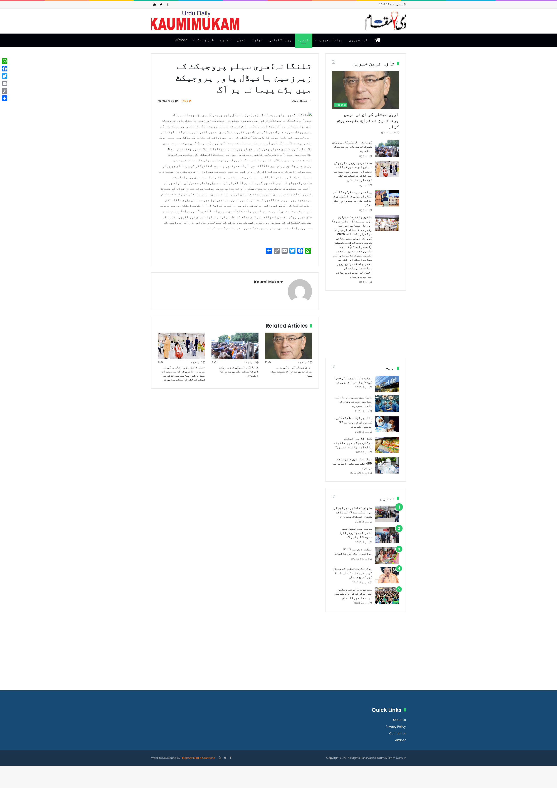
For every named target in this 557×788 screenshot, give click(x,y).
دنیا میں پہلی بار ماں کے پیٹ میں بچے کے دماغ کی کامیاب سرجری (354, 401)
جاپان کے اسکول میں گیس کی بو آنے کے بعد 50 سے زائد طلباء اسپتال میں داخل (353, 512)
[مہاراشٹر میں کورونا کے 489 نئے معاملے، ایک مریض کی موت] (387, 465)
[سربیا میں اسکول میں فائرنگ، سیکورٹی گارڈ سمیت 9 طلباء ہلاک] (387, 535)
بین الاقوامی (280, 40)
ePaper (181, 40)
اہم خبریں (358, 40)
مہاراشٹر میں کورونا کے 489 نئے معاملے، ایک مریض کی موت (353, 463)
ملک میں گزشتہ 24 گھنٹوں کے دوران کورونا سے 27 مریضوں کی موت (354, 422)
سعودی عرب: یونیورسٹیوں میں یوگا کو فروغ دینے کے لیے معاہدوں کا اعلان (354, 593)
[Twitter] (161, 4)
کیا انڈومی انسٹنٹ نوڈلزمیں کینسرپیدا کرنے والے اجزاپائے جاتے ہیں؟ (353, 442)
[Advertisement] (365, 327)
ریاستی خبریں (330, 40)
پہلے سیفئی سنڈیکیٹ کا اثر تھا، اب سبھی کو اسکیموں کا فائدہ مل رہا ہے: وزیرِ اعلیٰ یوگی (352, 198)
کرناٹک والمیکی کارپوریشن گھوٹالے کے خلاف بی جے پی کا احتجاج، (238, 371)
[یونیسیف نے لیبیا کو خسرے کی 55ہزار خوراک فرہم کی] (387, 384)
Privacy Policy (396, 727)
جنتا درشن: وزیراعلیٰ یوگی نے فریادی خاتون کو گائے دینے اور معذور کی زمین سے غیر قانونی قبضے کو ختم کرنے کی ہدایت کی (182, 373)
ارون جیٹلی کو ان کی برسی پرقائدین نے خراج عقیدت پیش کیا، (291, 371)
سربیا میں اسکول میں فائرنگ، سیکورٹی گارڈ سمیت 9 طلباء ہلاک (355, 532)
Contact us (397, 733)
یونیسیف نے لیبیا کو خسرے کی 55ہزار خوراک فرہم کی (353, 380)
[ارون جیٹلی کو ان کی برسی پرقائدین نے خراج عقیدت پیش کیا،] (288, 346)
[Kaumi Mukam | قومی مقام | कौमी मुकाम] (278, 20)
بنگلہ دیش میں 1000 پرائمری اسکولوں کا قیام (353, 551)
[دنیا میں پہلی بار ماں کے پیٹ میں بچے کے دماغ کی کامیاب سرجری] (387, 403)
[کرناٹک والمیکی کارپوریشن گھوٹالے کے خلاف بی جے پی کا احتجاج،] (234, 346)
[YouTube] (154, 4)
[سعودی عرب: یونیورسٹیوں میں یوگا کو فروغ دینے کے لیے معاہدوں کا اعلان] (387, 595)
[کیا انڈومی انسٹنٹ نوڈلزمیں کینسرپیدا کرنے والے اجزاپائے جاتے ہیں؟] (387, 445)
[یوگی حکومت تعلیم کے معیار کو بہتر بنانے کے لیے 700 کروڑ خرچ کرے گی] (387, 575)
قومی (304, 40)
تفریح (225, 40)
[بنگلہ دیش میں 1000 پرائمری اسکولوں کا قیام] (387, 555)
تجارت (257, 40)
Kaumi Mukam (269, 281)
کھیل (241, 40)
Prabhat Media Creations (198, 758)
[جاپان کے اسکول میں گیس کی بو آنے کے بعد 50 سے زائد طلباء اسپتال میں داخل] (387, 514)
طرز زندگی (204, 40)
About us (399, 720)
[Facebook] (167, 4)
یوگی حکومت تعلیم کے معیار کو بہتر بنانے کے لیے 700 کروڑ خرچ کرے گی (352, 572)
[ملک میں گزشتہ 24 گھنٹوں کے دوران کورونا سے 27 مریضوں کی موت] (387, 424)
